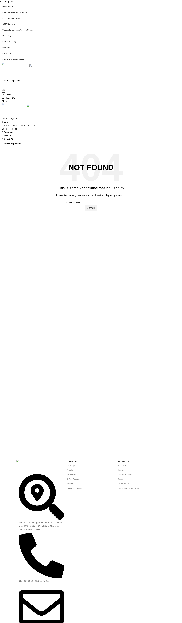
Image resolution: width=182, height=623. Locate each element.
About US (122, 465)
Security (70, 484)
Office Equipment (74, 479)
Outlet (120, 479)
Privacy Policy (123, 484)
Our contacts (123, 470)
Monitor (70, 470)
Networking (71, 474)
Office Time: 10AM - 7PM (128, 488)
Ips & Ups (71, 465)
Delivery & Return (125, 474)
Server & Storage (74, 488)
